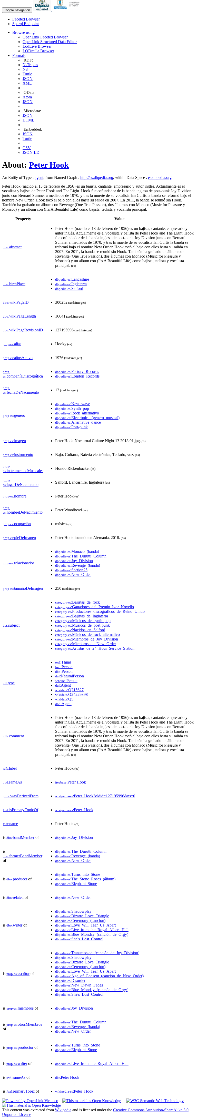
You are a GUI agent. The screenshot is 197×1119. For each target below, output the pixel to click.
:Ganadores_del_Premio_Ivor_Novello (94, 607)
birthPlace (14, 284)
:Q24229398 (71, 694)
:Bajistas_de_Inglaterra (81, 616)
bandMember (20, 837)
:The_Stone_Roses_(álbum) (85, 879)
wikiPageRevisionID (23, 330)
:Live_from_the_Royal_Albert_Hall (92, 930)
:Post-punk (71, 427)
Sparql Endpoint (25, 24)
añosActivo (18, 357)
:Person (64, 667)
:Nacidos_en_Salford (80, 630)
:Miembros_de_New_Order (85, 644)
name (10, 823)
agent (39, 177)
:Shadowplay (73, 911)
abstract (12, 247)
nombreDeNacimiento (23, 510)
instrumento (18, 454)
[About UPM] (67, 10)
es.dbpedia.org (160, 177)
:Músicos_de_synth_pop (83, 620)
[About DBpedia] (42, 10)
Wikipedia (63, 1110)
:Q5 (64, 699)
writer (14, 925)
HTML (28, 120)
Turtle (27, 74)
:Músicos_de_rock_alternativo (87, 634)
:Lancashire (72, 279)
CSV (27, 148)
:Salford (69, 288)
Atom (27, 97)
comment (13, 736)
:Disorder (70, 980)
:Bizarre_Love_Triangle (82, 916)
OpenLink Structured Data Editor (50, 41)
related (15, 897)
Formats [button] (18, 55)
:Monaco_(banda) (77, 551)
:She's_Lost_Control (79, 939)
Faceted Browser (26, 19)
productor (19, 1047)
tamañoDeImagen (23, 588)
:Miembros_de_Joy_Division (86, 639)
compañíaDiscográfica (23, 374)
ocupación (17, 524)
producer (16, 879)
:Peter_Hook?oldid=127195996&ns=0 (95, 796)
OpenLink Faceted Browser (45, 37)
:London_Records (77, 376)
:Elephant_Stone (76, 883)
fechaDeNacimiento (21, 390)
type (9, 683)
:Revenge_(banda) (77, 565)
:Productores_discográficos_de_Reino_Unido (100, 611)
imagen (14, 441)
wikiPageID (16, 302)
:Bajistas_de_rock (77, 602)
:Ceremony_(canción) (80, 920)
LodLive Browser (37, 46)
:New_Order (73, 574)
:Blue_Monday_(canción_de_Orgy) (91, 934)
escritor (17, 973)
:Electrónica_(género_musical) (87, 417)
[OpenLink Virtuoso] (30, 1100)
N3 (25, 69)
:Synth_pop (72, 408)
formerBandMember (22, 856)
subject (11, 625)
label (10, 768)
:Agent (63, 685)
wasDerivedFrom (20, 796)
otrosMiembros (24, 1024)
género (14, 415)
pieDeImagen (19, 537)
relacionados (18, 563)
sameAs (12, 782)
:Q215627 (69, 690)
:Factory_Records (77, 371)
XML (27, 83)
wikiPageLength (19, 316)
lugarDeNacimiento (20, 482)
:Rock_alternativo (77, 413)
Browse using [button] (23, 32)
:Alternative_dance (78, 422)
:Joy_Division (74, 560)
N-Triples (30, 65)
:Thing (63, 662)
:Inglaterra (71, 284)
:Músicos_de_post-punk (82, 625)
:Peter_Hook (74, 810)
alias (12, 344)
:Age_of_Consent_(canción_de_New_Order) (99, 976)
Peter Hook (49, 164)
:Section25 (71, 570)
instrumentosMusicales (23, 468)
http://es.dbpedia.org (96, 177)
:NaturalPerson (69, 676)
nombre (14, 496)
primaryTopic (20, 1091)
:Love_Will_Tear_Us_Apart (85, 925)
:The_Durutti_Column (80, 556)
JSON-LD (31, 152)
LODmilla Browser (38, 51)
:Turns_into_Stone (77, 874)
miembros (20, 1008)
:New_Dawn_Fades (79, 985)
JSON (28, 78)
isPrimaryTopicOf (20, 810)
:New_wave (72, 404)
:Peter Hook (70, 782)
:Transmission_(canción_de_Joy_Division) (97, 953)
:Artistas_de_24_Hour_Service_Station (94, 648)
